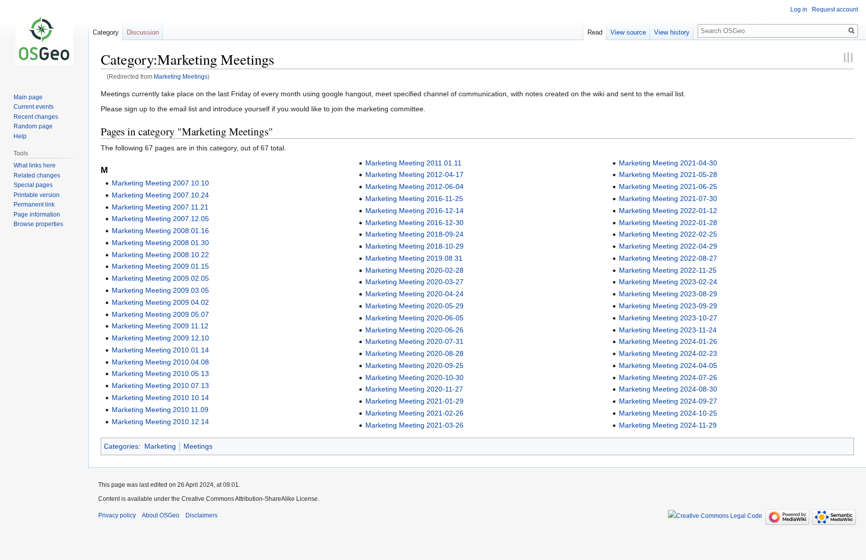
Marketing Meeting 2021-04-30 (668, 163)
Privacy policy (117, 515)
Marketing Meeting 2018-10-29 (414, 246)
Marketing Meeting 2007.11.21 (160, 207)
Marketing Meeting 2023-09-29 (668, 306)
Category (106, 32)
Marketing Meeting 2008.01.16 (160, 231)
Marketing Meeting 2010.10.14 (160, 398)
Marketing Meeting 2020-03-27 (414, 282)
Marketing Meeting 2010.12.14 (160, 422)
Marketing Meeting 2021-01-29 (414, 401)
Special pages (33, 185)
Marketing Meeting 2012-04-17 (414, 174)
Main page (28, 97)
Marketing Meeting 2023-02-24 (668, 282)
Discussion (143, 32)
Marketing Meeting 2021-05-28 (668, 174)
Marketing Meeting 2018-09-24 (414, 234)
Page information (37, 214)
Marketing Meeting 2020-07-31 (414, 341)
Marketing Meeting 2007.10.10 (160, 183)
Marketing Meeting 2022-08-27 (668, 258)
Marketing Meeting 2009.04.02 (160, 302)
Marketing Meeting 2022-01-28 (668, 223)
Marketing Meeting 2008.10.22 (160, 255)
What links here (35, 165)
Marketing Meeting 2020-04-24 (414, 294)
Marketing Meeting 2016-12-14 (414, 211)
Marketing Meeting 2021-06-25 (668, 186)
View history (672, 32)
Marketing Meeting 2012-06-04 (414, 186)
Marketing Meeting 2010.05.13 (160, 373)
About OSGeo (160, 515)
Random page (33, 126)
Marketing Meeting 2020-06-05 (414, 318)
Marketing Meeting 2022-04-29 (668, 246)
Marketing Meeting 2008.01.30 (160, 243)
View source (628, 32)
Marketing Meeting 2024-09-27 (668, 401)
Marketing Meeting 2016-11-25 (414, 199)
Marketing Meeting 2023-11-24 (668, 330)
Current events (34, 106)
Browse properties (38, 224)
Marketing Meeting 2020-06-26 (414, 330)
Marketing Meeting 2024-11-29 (668, 425)
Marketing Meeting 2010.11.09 (160, 410)
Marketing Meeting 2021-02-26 (414, 413)
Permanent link (34, 204)
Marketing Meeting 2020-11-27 (414, 389)
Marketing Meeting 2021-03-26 (414, 425)
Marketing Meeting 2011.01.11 (413, 163)
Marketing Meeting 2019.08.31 (414, 258)
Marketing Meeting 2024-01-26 (668, 341)
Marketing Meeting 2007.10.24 (160, 195)
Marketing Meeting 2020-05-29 (414, 306)
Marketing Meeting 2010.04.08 (160, 362)
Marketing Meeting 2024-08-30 (668, 389)
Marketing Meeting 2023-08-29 (668, 294)
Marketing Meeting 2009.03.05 (160, 290)
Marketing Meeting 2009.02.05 (160, 278)
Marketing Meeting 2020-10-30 (414, 378)
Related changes (37, 175)
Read (594, 32)
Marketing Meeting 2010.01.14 (160, 350)
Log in (798, 9)
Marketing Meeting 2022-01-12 (668, 211)
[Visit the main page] (44, 40)
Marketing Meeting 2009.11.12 (160, 326)
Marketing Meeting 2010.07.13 (160, 386)
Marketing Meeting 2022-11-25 (668, 270)
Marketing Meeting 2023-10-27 (668, 318)
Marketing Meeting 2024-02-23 (668, 353)
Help (20, 136)
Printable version (37, 195)
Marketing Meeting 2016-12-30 (414, 223)
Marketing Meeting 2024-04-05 (668, 365)
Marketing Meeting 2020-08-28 (414, 353)
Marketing (160, 446)
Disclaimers (201, 515)
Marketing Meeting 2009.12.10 (160, 338)
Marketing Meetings (180, 76)
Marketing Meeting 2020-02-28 (414, 270)
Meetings (197, 446)
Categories (121, 446)
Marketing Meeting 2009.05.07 (160, 314)
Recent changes (36, 116)
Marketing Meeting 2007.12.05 (160, 219)
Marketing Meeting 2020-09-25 (414, 365)
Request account (835, 9)
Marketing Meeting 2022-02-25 (668, 234)
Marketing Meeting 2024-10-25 (668, 413)
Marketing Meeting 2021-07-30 (668, 199)
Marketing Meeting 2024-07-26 (668, 378)
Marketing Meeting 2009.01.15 (160, 266)
